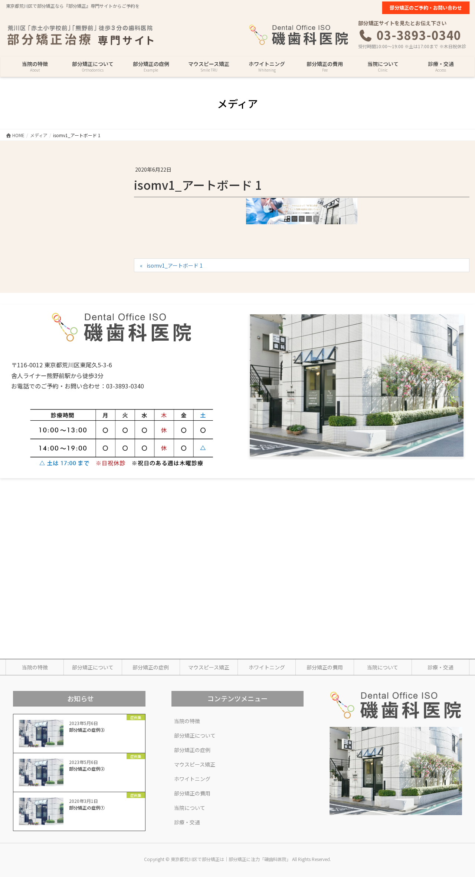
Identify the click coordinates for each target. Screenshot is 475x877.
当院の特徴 (35, 667)
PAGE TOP (458, 844)
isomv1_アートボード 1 (175, 265)
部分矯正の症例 (150, 667)
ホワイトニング (267, 667)
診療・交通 (440, 667)
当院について (382, 667)
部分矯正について (93, 667)
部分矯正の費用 (325, 667)
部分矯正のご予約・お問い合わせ (426, 7)
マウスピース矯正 (208, 667)
